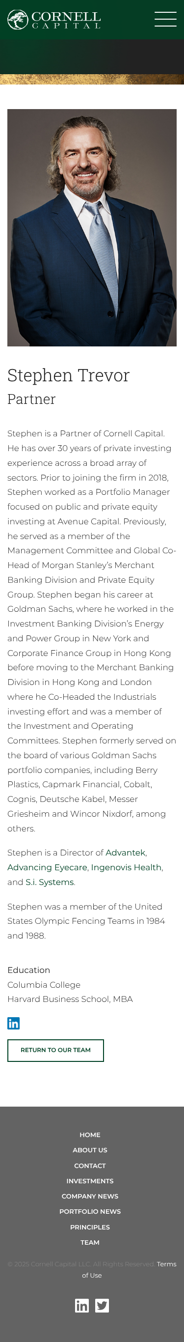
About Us (90, 1150)
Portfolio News (90, 1212)
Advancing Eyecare (47, 868)
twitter (102, 1306)
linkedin (82, 1306)
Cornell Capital (54, 19)
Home (90, 1135)
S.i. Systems (50, 882)
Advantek (125, 853)
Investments (90, 1181)
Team (90, 1243)
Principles (90, 1227)
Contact (89, 1166)
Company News (90, 1196)
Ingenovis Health (126, 868)
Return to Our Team (56, 1050)
